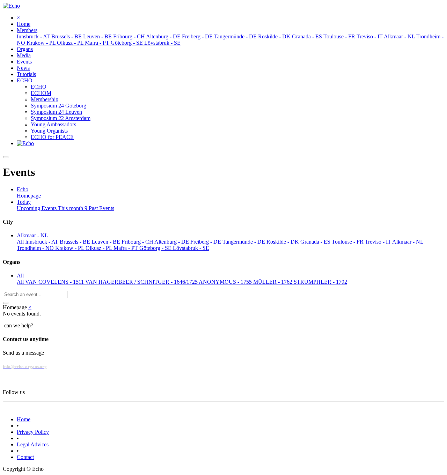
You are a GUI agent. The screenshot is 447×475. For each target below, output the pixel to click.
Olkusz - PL (99, 248)
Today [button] (24, 202)
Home (23, 419)
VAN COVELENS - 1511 (55, 282)
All (21, 242)
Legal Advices (33, 444)
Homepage (29, 196)
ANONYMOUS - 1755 (226, 282)
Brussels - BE (75, 242)
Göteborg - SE (156, 248)
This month (72, 208)
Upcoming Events (37, 208)
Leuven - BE (106, 242)
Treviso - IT (378, 242)
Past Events (101, 208)
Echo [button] (22, 189)
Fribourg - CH (138, 242)
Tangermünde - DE (244, 242)
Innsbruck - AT (42, 242)
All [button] (20, 276)
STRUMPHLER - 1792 (320, 282)
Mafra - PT (126, 248)
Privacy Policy (33, 432)
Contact (25, 457)
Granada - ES (316, 242)
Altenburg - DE (172, 242)
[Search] (5, 303)
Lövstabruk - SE (191, 248)
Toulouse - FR (348, 242)
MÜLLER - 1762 (273, 282)
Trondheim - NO (36, 248)
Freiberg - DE (206, 242)
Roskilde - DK (283, 242)
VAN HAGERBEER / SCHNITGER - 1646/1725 (142, 282)
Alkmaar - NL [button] (32, 235)
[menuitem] (23, 24)
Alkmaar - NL (408, 242)
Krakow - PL (70, 248)
